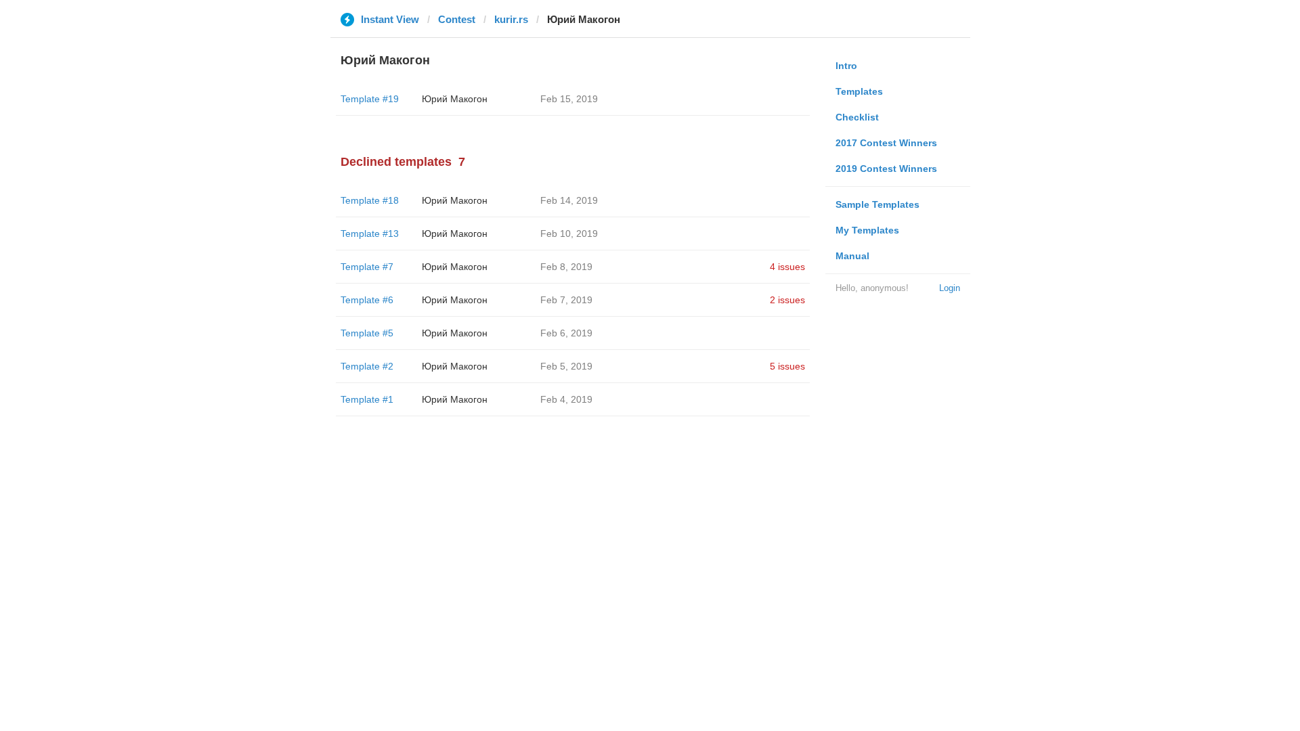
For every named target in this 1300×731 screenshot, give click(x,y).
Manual (852, 255)
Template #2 (367, 366)
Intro (846, 65)
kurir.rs (511, 19)
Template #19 (370, 98)
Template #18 (370, 200)
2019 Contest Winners (886, 168)
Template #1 (367, 399)
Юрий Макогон (455, 98)
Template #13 (370, 233)
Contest (456, 19)
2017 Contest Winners (886, 142)
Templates (859, 91)
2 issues (787, 299)
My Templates (867, 230)
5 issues (787, 366)
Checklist (857, 117)
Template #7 (367, 266)
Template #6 (367, 299)
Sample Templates (877, 204)
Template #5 (367, 333)
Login (949, 288)
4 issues (787, 266)
